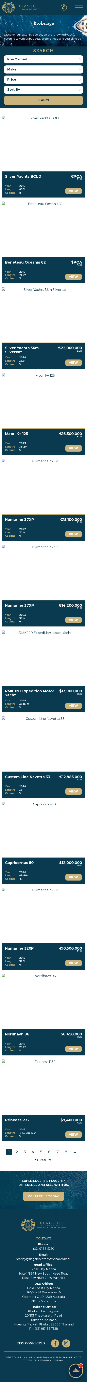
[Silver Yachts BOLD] (43, 143)
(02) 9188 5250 (62, 4)
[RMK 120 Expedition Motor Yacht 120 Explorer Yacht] (43, 658)
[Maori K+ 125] (43, 400)
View (73, 191)
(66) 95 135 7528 (46, 1329)
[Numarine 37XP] (43, 486)
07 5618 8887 (46, 1301)
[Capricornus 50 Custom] (43, 829)
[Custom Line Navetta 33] (43, 743)
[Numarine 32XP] (43, 915)
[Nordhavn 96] (43, 1001)
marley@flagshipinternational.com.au (43, 1259)
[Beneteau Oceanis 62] (43, 229)
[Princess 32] (43, 1087)
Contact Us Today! (43, 1196)
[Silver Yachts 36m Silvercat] (43, 315)
